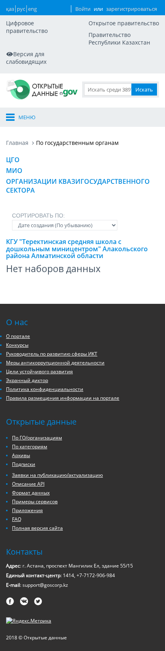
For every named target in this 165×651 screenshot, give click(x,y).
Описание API (28, 483)
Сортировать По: (38, 215)
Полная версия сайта (37, 528)
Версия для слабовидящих (26, 57)
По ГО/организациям (37, 437)
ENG (32, 8)
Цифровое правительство (27, 27)
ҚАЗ (10, 8)
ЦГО (13, 159)
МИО (14, 170)
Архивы (21, 455)
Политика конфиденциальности (44, 389)
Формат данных (31, 492)
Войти (83, 8)
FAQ (16, 519)
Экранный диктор (27, 380)
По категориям (29, 446)
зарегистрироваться (131, 8)
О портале (18, 336)
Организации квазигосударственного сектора (78, 186)
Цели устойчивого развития (39, 371)
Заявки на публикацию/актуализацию (57, 475)
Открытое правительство (124, 23)
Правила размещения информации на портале (62, 398)
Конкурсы (17, 345)
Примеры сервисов (35, 501)
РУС (21, 8)
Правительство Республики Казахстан (119, 38)
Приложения (27, 510)
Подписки (23, 464)
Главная (17, 142)
